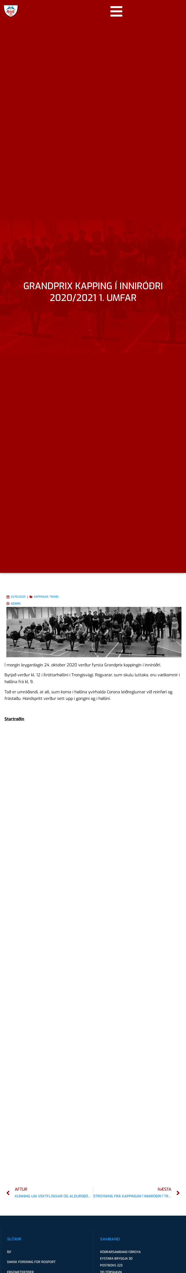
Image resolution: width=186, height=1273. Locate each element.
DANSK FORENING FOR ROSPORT (31, 1262)
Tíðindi (54, 597)
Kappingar (41, 597)
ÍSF (9, 1252)
